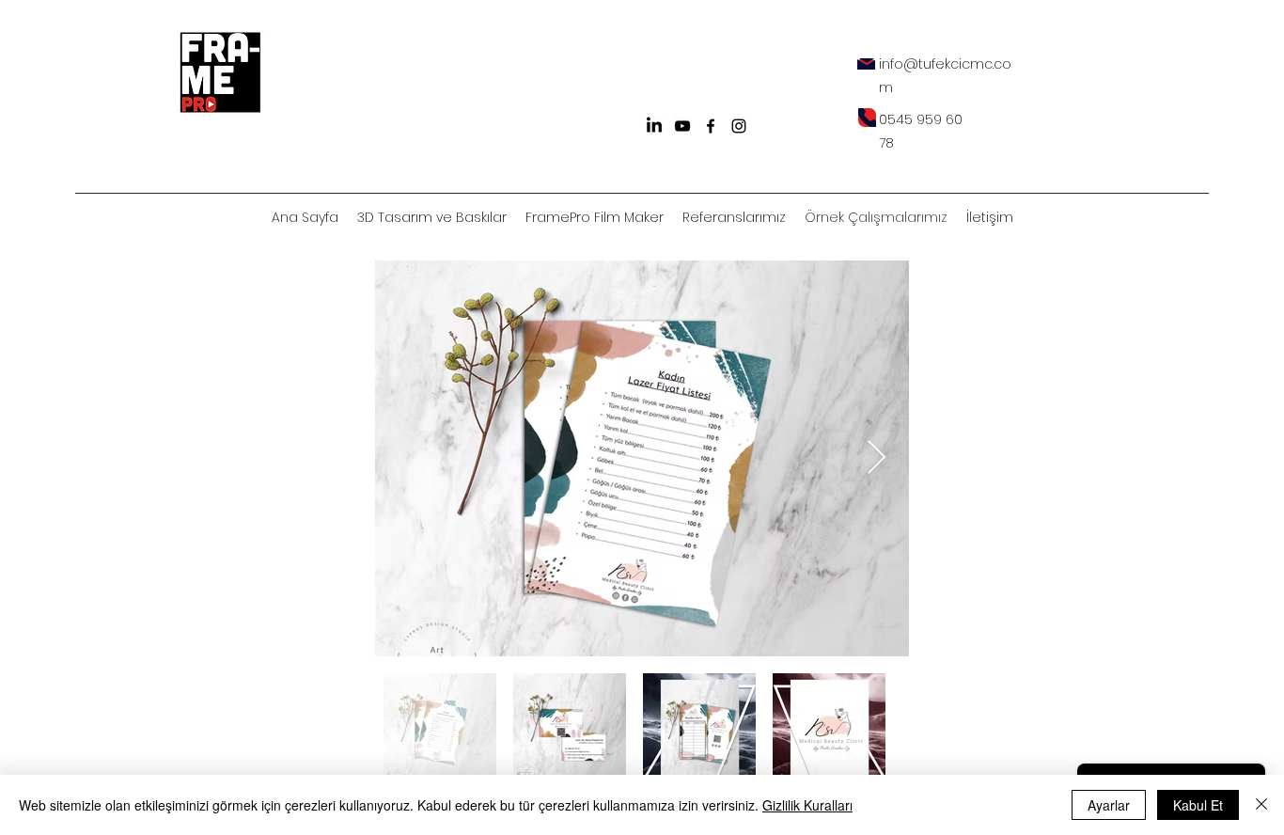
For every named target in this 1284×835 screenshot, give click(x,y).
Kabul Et (1198, 805)
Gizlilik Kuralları (807, 805)
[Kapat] (1261, 805)
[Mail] (866, 64)
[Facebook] (710, 126)
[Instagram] (738, 126)
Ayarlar (1109, 805)
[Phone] (867, 117)
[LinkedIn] (654, 126)
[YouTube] (682, 126)
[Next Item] (876, 458)
